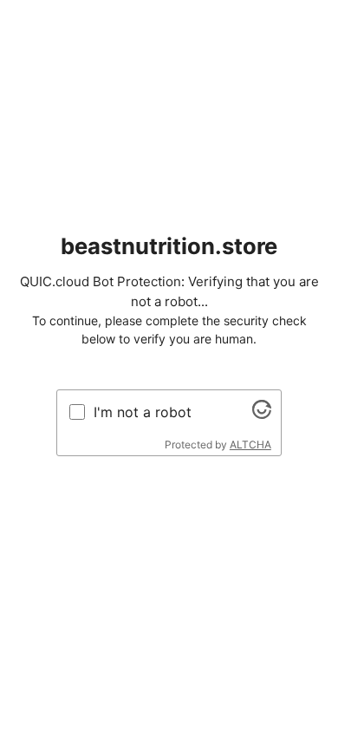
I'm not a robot (143, 412)
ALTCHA (250, 444)
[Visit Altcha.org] (261, 413)
